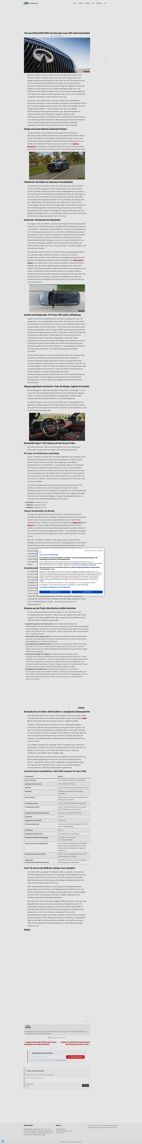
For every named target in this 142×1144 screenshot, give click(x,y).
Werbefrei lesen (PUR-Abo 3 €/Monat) (84, 565)
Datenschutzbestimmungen (93, 550)
